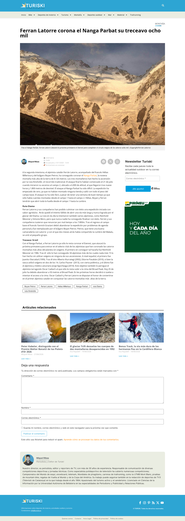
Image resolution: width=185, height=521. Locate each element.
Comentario (27, 376)
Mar (110, 15)
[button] (163, 5)
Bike (30, 15)
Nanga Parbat (90, 175)
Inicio (23, 15)
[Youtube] (162, 502)
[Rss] (153, 502)
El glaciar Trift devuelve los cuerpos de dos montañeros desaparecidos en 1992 (92, 348)
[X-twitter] (157, 502)
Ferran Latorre (46, 286)
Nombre (26, 408)
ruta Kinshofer (30, 291)
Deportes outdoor (94, 15)
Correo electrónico (31, 418)
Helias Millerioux (64, 286)
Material (120, 15)
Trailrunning (135, 15)
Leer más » (25, 358)
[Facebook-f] (140, 502)
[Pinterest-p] (149, 502)
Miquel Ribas (33, 162)
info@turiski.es (36, 510)
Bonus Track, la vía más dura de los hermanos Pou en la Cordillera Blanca (140, 348)
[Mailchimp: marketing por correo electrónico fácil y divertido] (155, 190)
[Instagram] (144, 502)
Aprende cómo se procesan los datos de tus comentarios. (91, 439)
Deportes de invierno (47, 15)
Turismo (64, 15)
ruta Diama (97, 286)
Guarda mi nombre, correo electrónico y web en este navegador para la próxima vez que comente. (71, 428)
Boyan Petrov (30, 286)
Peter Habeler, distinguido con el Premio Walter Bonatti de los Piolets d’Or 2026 (42, 349)
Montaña (78, 15)
